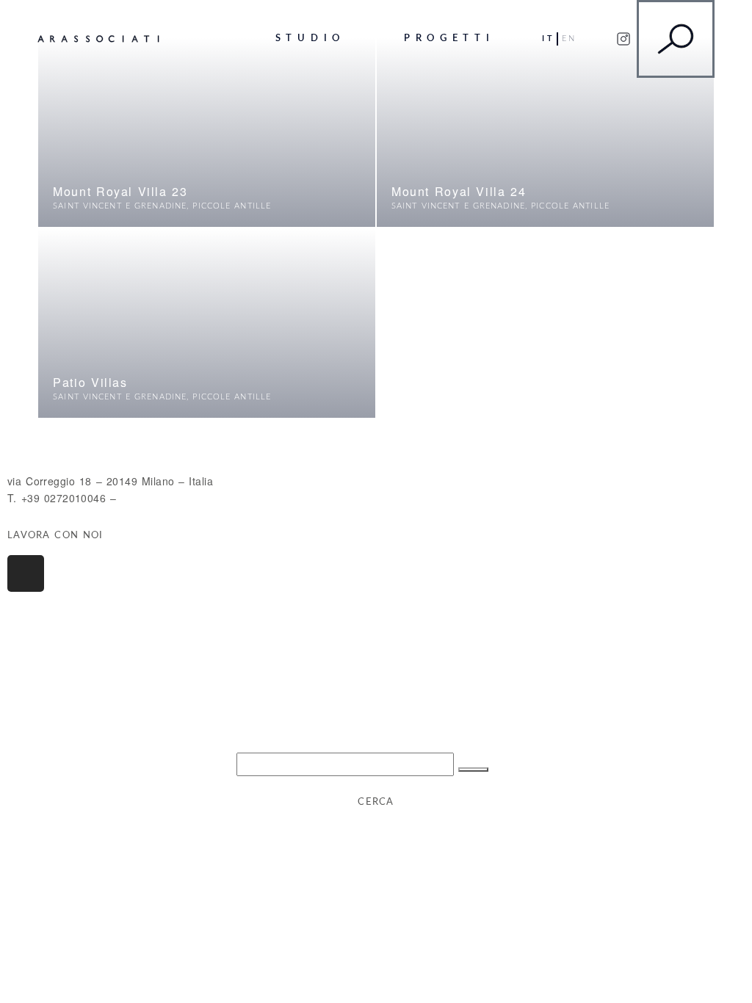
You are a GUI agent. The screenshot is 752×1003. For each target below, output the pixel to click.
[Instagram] (25, 573)
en (569, 39)
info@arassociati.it (166, 497)
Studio (310, 38)
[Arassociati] (98, 39)
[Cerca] (473, 769)
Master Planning (196, 44)
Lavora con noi (55, 535)
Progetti (449, 38)
